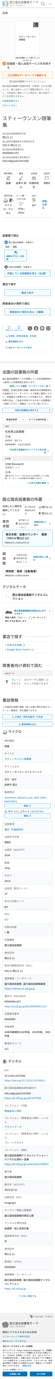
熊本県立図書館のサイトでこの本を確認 (28, 451)
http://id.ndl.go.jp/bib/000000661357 (25, 1006)
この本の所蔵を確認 (36, 482)
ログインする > (9, 105)
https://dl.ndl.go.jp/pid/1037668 (22, 1098)
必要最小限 (15, 1373)
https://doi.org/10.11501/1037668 (23, 1080)
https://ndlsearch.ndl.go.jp (19, 988)
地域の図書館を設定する (26, 410)
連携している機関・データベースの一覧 (29, 385)
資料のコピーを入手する (14, 1341)
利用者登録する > (10, 100)
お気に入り (9, 330)
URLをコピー (19, 330)
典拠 (26, 805)
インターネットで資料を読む (16, 1336)
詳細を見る (44, 204)
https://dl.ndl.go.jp (15, 1288)
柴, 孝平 (8, 811)
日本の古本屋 (14, 645)
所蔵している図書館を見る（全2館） (27, 273)
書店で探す (27, 292)
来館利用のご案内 (40, 523)
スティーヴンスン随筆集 (17, 759)
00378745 (36, 811)
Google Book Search (19, 649)
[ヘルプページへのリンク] (30, 59)
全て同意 (41, 1373)
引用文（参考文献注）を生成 (22, 335)
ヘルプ (29, 403)
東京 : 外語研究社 (13, 829)
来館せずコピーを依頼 (15, 258)
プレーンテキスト (16, 681)
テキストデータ (13, 1127)
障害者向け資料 (13, 1111)
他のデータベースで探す (20, 347)
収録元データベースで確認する (29, 75)
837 (6, 919)
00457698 (9, 801)
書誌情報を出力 (15, 341)
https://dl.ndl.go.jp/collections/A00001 (26, 1164)
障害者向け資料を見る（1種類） (27, 312)
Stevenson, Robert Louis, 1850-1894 (24, 797)
